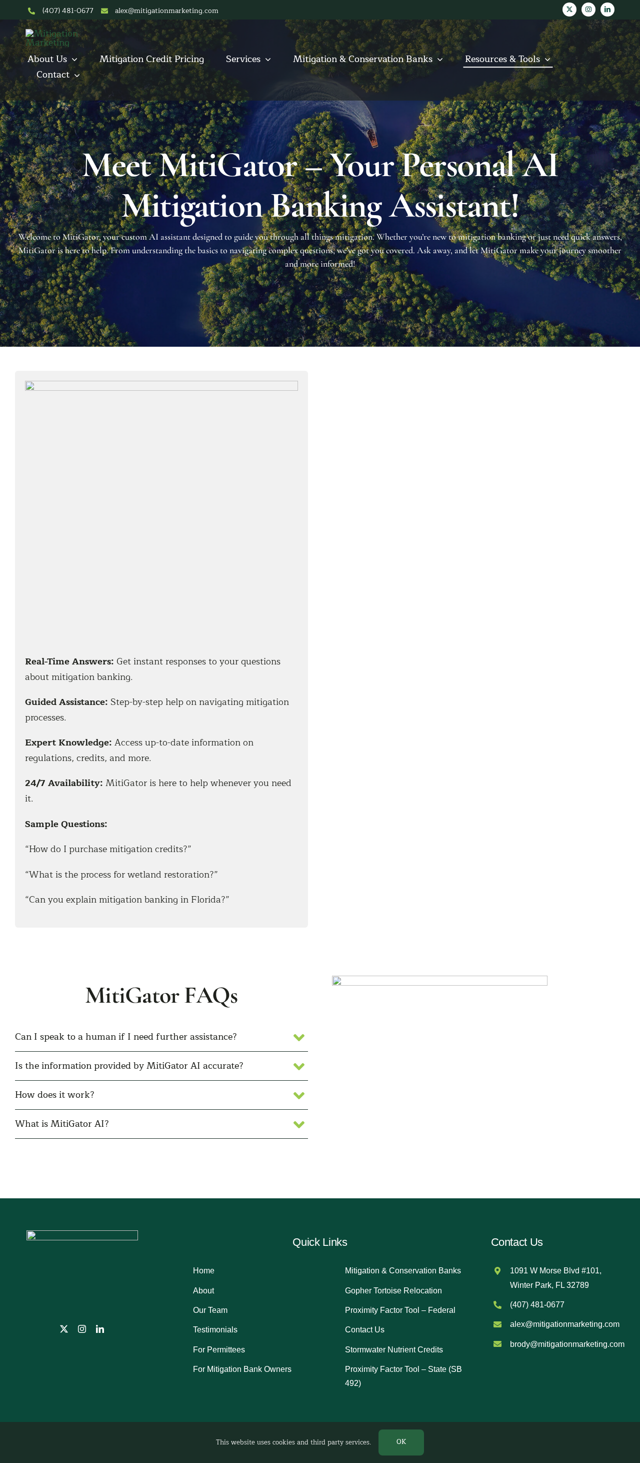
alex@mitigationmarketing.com (166, 11)
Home (203, 1270)
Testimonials (215, 1329)
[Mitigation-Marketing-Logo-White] (56, 33)
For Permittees (219, 1349)
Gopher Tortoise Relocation (393, 1290)
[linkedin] (607, 10)
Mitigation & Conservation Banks (403, 1270)
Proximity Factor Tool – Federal (400, 1310)
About (203, 1290)
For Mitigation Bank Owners (242, 1369)
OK (401, 1441)
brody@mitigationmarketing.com (567, 1344)
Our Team (210, 1310)
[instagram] (589, 10)
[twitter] (569, 10)
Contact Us (364, 1329)
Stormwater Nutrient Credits (394, 1349)
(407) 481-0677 (68, 11)
